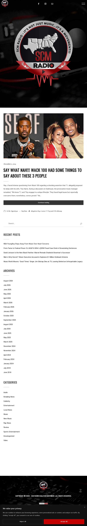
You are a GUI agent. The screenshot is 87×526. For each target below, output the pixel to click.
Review (6, 427)
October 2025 (9, 316)
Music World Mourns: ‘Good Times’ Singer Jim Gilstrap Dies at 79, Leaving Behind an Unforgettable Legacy (43, 261)
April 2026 (7, 298)
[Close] (84, 507)
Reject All (23, 522)
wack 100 (53, 211)
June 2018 (7, 372)
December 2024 (9, 346)
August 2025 (8, 324)
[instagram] (45, 4)
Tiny (49, 211)
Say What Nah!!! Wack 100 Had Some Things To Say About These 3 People (43, 173)
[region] (43, 515)
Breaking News (9, 397)
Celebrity (7, 401)
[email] (52, 4)
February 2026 (9, 307)
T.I (46, 211)
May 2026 (7, 294)
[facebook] (38, 4)
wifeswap (59, 211)
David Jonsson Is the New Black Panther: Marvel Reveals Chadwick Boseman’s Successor (37, 253)
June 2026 (7, 289)
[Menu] (83, 3)
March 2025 (8, 342)
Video (6, 440)
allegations (34, 211)
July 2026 (7, 285)
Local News (8, 410)
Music (6, 414)
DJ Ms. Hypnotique (12, 211)
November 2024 (9, 350)
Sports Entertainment (12, 432)
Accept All (64, 522)
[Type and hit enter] (81, 224)
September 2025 (10, 320)
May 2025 (7, 337)
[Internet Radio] (43, 502)
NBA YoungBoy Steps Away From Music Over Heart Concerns (26, 244)
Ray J (39, 211)
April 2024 (7, 355)
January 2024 (9, 363)
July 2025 (7, 329)
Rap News (24, 211)
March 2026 (8, 302)
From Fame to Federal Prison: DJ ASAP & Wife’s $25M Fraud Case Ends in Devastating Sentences (40, 248)
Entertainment (9, 405)
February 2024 (9, 359)
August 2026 (8, 281)
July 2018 (7, 368)
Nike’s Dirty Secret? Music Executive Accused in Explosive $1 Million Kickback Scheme (36, 257)
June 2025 (7, 333)
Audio (6, 392)
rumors (43, 211)
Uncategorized (9, 436)
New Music (8, 418)
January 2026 (8, 311)
